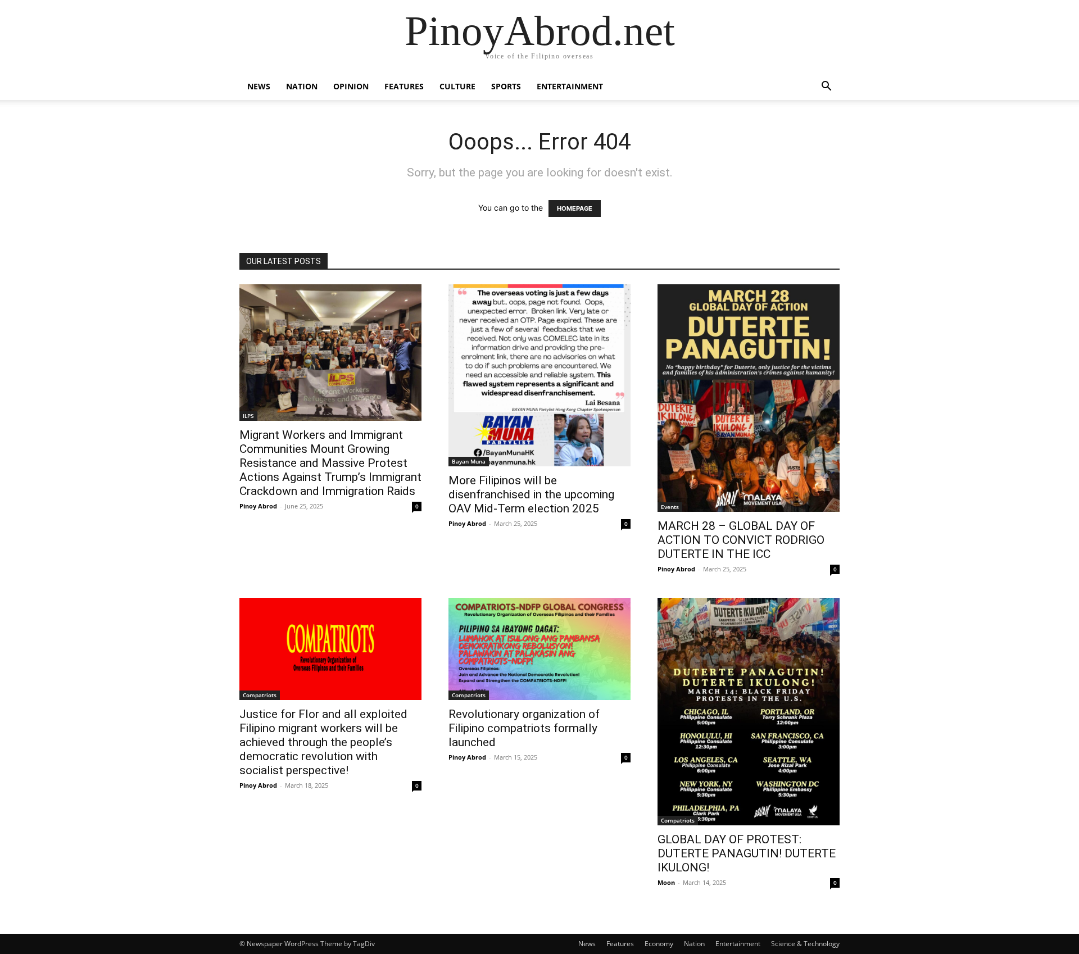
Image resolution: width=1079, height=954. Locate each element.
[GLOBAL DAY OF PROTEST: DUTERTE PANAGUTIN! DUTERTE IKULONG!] (749, 711)
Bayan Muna (469, 461)
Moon (666, 882)
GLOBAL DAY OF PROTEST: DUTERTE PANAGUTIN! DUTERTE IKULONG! (747, 853)
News (258, 86)
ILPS (248, 416)
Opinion (351, 86)
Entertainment (570, 86)
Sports (506, 86)
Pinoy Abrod (258, 506)
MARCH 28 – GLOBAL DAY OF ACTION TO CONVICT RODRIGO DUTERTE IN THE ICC (741, 540)
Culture (457, 86)
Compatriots (259, 695)
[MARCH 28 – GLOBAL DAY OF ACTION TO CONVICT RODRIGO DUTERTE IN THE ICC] (749, 398)
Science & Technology (805, 943)
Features (404, 86)
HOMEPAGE (574, 208)
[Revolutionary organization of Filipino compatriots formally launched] (539, 649)
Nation (302, 86)
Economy (659, 943)
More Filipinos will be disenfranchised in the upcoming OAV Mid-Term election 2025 (531, 494)
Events (670, 507)
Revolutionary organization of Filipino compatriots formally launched (524, 728)
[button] (826, 87)
